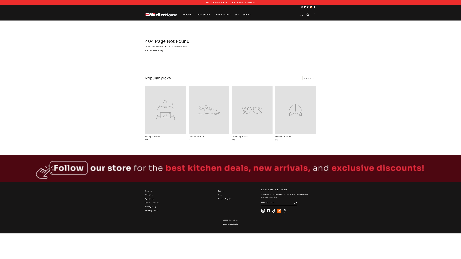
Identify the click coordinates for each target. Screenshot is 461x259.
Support (247, 14)
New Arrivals (223, 14)
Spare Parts (150, 199)
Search (221, 191)
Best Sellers (203, 14)
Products (187, 14)
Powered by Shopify (230, 224)
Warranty (149, 195)
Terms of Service (152, 203)
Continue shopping (154, 50)
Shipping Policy (151, 211)
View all (309, 78)
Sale (237, 14)
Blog (220, 195)
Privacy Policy (150, 207)
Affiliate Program (224, 199)
